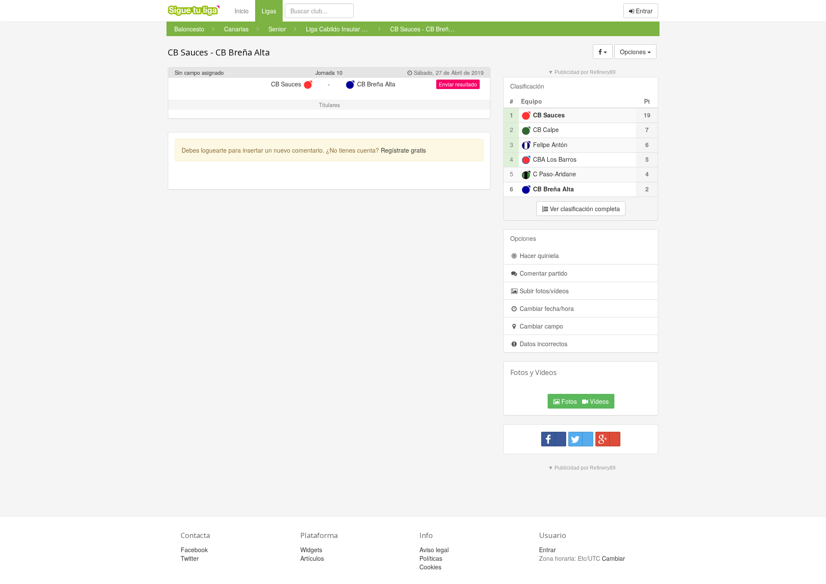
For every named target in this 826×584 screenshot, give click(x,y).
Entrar (643, 10)
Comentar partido (542, 273)
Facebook (194, 549)
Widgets (311, 549)
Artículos (312, 558)
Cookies (430, 566)
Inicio (241, 10)
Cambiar (613, 558)
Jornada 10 (328, 73)
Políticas (430, 558)
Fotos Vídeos (584, 401)
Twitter (190, 558)
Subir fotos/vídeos (543, 290)
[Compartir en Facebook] (553, 439)
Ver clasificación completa (584, 208)
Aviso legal (434, 549)
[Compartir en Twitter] (580, 439)
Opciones (633, 51)
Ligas (272, 10)
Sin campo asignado (199, 73)
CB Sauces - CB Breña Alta (219, 52)
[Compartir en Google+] (607, 439)
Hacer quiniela (538, 255)
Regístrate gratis (403, 150)
